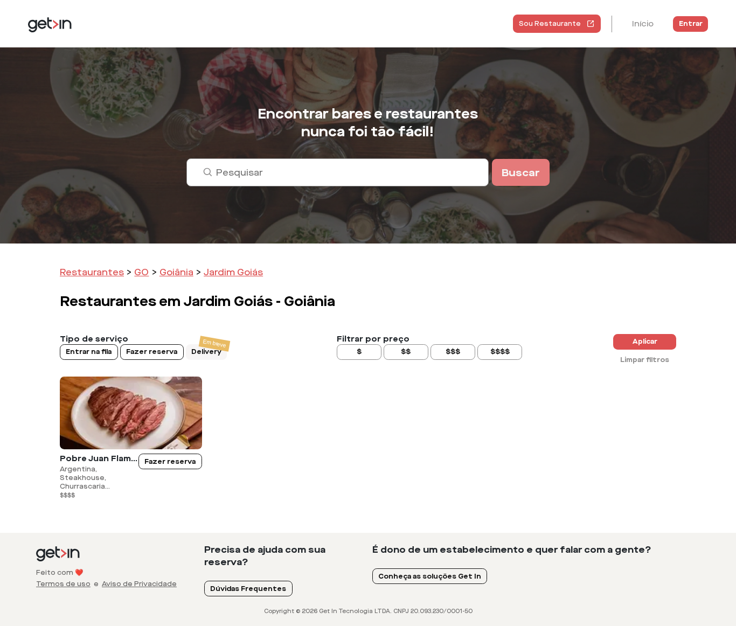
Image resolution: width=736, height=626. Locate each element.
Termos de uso (63, 584)
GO (141, 272)
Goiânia (176, 272)
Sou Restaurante (550, 23)
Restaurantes (92, 272)
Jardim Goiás (233, 272)
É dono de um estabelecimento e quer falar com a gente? (511, 550)
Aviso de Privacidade (139, 584)
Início (643, 24)
